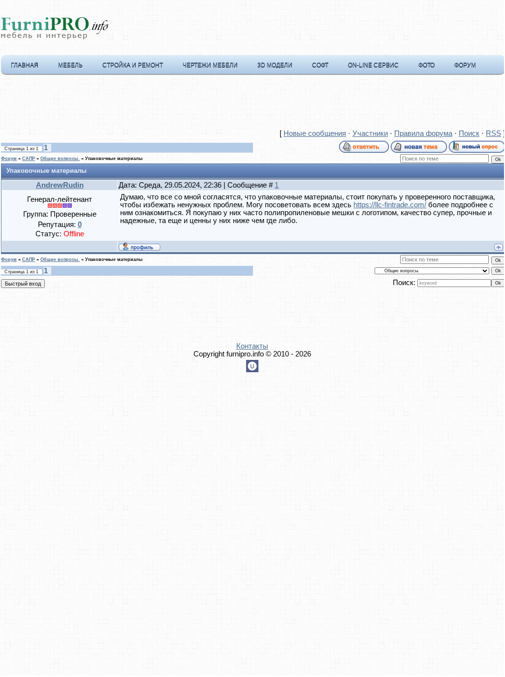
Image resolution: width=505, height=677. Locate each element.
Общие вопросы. (60, 158)
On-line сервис (373, 65)
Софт (320, 65)
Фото (426, 65)
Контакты (252, 346)
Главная (24, 65)
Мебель (70, 65)
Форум (465, 65)
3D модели (274, 65)
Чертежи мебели (210, 65)
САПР (28, 158)
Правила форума (423, 133)
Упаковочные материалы (114, 158)
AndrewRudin (60, 185)
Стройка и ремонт (132, 65)
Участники (370, 133)
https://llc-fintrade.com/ (389, 205)
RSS (493, 133)
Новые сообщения (315, 133)
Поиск (469, 133)
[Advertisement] (252, 104)
